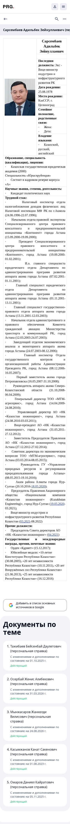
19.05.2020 (57, 503)
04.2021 (53, 534)
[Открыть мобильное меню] (63, 6)
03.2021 (25, 521)
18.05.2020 (38, 486)
